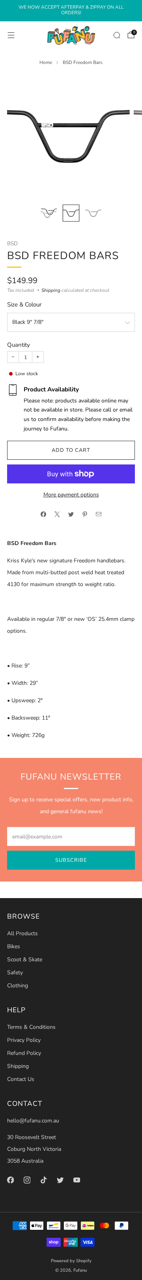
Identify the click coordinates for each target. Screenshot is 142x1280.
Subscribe (71, 860)
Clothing (17, 985)
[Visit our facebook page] (10, 1180)
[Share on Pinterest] (85, 514)
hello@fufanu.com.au (33, 1120)
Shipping (50, 290)
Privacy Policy (24, 1040)
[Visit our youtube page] (76, 1180)
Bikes (13, 946)
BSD (12, 243)
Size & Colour (24, 304)
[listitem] (71, 11)
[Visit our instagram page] (27, 1180)
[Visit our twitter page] (60, 1180)
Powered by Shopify (71, 1261)
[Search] (117, 35)
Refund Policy (24, 1053)
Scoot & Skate (24, 959)
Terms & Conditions (31, 1027)
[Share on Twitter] (71, 514)
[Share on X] (57, 514)
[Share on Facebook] (43, 514)
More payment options (71, 494)
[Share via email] (99, 514)
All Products (22, 933)
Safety (15, 972)
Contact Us (20, 1079)
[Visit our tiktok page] (43, 1180)
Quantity (18, 345)
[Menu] (11, 35)
